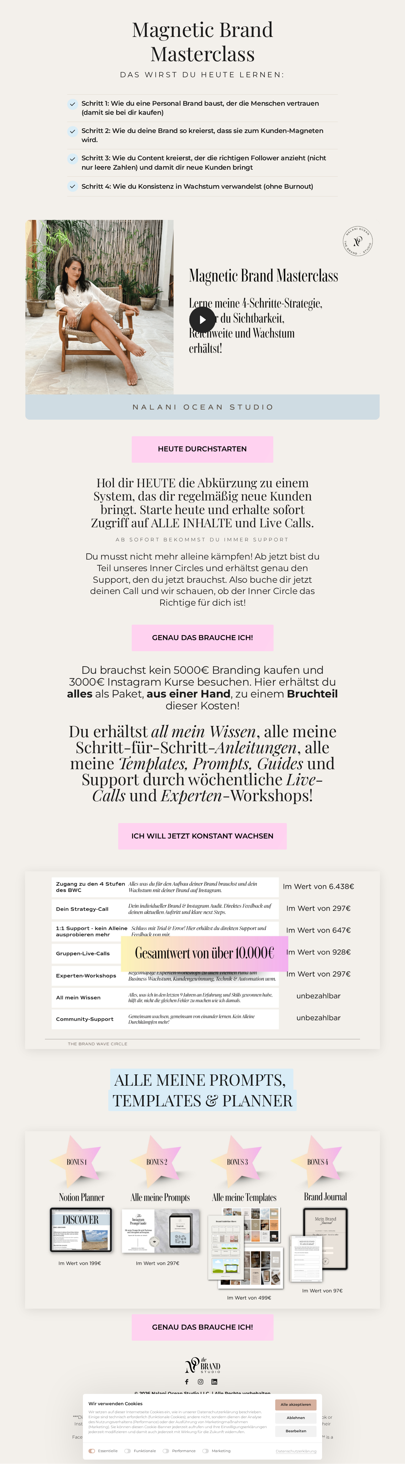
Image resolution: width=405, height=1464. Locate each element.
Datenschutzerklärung (296, 1451)
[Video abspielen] (202, 320)
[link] (203, 638)
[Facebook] (189, 1381)
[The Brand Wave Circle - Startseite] (202, 1365)
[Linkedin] (216, 1381)
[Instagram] (202, 1381)
